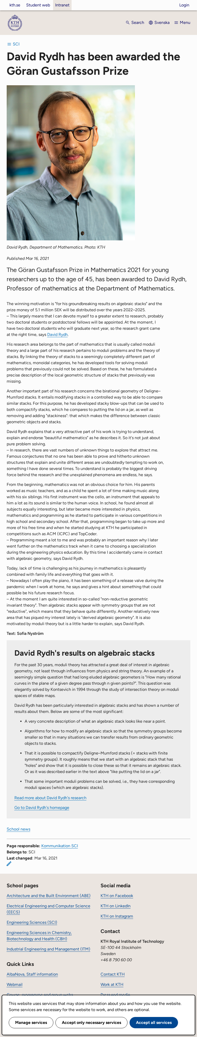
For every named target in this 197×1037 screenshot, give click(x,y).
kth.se (14, 5)
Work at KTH (112, 984)
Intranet (62, 5)
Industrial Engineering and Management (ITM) (48, 949)
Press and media (115, 994)
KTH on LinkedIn (116, 905)
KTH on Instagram (117, 916)
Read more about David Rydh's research (50, 797)
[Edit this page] (9, 863)
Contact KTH (113, 974)
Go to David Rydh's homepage (41, 807)
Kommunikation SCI (59, 845)
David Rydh (57, 334)
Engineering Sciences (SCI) (32, 922)
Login (184, 5)
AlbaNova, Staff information (32, 974)
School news (18, 829)
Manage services (31, 1022)
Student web (38, 5)
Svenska (162, 22)
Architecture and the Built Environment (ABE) (49, 895)
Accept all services (154, 1022)
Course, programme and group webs (40, 994)
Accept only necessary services (91, 1022)
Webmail (15, 984)
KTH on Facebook (117, 895)
